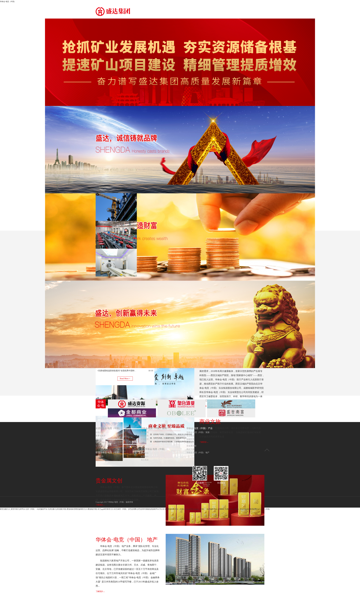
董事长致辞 (100, 436)
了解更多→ (100, 591)
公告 (143, 442)
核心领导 (100, 439)
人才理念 (145, 453)
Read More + (125, 378)
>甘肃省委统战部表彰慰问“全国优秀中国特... (116, 371)
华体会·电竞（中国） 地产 (197, 453)
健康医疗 (190, 442)
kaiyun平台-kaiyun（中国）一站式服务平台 (201, 509)
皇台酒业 (190, 436)
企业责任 (145, 439)
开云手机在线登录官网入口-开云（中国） (255, 509)
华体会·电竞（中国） (8, 2)
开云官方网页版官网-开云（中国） (172, 509)
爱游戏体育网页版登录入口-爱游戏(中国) (82, 509)
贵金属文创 (191, 446)
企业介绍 (100, 432)
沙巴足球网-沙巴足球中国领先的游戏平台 (143, 509)
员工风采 (145, 460)
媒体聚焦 (145, 436)
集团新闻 (145, 432)
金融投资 (190, 439)
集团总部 (100, 456)
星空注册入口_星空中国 (9, 509)
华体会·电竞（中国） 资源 (197, 432)
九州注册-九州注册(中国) (57, 509)
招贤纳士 (145, 456)
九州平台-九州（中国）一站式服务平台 (32, 509)
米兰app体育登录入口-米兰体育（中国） (113, 509)
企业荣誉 (100, 446)
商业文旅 (190, 449)
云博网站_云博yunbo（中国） (228, 509)
